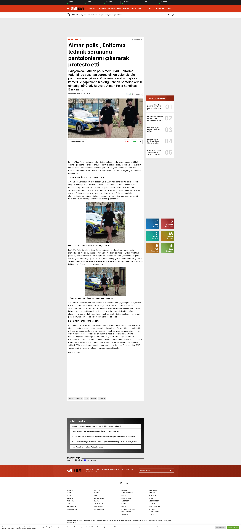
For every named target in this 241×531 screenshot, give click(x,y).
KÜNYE (123, 506)
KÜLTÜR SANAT (99, 498)
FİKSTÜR (124, 495)
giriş (85, 460)
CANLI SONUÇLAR (127, 493)
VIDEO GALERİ (98, 506)
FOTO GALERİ (98, 503)
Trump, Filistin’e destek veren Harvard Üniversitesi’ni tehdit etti (95, 431)
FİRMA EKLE (152, 495)
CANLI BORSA (153, 490)
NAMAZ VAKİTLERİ (154, 506)
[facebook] (115, 483)
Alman (71, 398)
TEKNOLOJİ (149, 9)
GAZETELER (125, 501)
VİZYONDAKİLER (72, 509)
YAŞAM (69, 495)
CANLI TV (152, 493)
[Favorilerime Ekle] (140, 142)
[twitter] (121, 483)
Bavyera (79, 398)
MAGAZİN (70, 498)
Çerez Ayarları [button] (220, 527)
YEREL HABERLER (99, 509)
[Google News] (134, 94)
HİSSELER (152, 503)
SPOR (119, 9)
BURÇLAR (124, 490)
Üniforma (102, 398)
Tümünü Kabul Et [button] (233, 527)
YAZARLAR (124, 514)
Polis (86, 398)
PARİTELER (152, 509)
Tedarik (93, 398)
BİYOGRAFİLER (71, 506)
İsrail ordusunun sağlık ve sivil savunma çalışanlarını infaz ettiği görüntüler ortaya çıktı (104, 442)
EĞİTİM (126, 9)
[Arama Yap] (168, 14)
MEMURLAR (93, 9)
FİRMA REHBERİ (126, 498)
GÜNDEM (102, 9)
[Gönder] (172, 471)
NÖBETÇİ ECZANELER (128, 509)
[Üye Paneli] (172, 14)
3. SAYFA (69, 490)
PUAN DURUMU (126, 512)
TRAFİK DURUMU (154, 512)
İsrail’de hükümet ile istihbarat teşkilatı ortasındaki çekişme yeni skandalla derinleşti (103, 436)
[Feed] (127, 483)
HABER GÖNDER (154, 501)
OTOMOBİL (160, 9)
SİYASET (69, 503)
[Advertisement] (183, 49)
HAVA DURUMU (126, 503)
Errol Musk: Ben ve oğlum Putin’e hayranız (87, 447)
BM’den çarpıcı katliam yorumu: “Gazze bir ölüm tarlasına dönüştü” (97, 426)
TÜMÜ (169, 9)
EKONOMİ (111, 9)
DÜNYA (141, 9)
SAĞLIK (133, 9)
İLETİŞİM (151, 514)
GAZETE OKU (153, 498)
